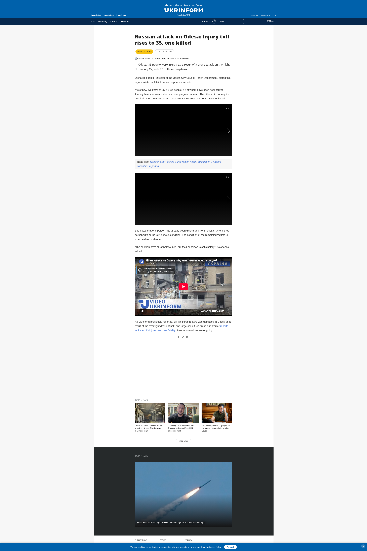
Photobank (121, 15)
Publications (141, 540)
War (93, 21)
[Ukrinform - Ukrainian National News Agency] (183, 10)
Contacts (205, 21)
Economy (102, 21)
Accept (230, 547)
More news (183, 441)
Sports (113, 21)
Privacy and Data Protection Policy (205, 547)
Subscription (96, 15)
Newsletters (109, 15)
